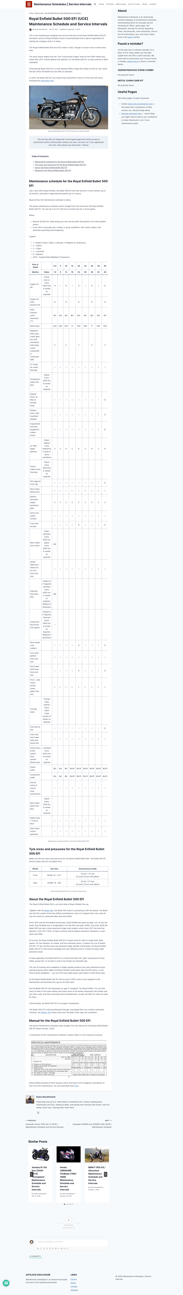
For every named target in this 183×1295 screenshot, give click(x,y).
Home (101, 4)
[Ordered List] (49, 1248)
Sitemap (74, 1290)
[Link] (61, 1248)
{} (64, 1248)
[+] (67, 1248)
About (144, 4)
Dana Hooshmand (41, 29)
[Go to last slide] (31, 1174)
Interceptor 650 (47, 81)
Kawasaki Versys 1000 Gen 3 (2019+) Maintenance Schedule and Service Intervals (45, 1124)
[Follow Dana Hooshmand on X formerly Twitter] (38, 1112)
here (77, 1086)
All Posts (110, 4)
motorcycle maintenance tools (140, 104)
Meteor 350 (46, 1012)
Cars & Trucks (134, 4)
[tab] (64, 1204)
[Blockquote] (55, 1248)
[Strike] (46, 1248)
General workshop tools (131, 114)
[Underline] (43, 1248)
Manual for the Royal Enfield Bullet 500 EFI (53, 170)
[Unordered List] (52, 1248)
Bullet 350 (49, 910)
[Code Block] (58, 1248)
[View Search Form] (95, 4)
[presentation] (40, 1154)
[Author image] (30, 29)
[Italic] (41, 1248)
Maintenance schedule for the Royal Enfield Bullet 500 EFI (59, 162)
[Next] (105, 1174)
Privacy (74, 1279)
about (130, 37)
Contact (153, 4)
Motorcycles (121, 4)
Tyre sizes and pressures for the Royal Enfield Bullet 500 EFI (60, 165)
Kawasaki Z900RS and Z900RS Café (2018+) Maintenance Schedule (92, 1124)
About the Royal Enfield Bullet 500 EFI (51, 168)
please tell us (132, 61)
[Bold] (38, 1248)
